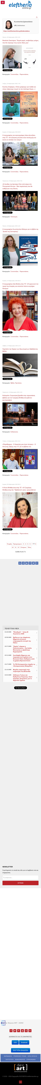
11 (15, 547)
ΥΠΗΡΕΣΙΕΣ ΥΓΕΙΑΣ (19, 1056)
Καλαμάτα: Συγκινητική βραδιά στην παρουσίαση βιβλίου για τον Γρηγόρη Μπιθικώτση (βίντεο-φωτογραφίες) (18, 398)
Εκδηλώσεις (14, 432)
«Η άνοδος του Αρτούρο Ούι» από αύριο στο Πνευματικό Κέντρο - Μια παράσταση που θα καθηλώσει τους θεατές (17, 186)
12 (18, 547)
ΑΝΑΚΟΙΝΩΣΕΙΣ (20, 1059)
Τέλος (29, 547)
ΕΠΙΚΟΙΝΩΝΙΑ (31, 1059)
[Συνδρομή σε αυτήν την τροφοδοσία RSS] (37, 17)
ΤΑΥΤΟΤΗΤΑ (9, 1059)
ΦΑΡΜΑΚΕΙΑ (8, 1056)
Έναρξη (9, 544)
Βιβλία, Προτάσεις (16, 383)
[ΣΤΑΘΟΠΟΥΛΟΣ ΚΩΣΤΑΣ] (20, 1068)
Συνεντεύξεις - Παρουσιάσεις (19, 74)
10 (12, 547)
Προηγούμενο (17, 544)
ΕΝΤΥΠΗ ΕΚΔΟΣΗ (20, 1050)
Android (24, 1042)
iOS (15, 1042)
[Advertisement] (20, 744)
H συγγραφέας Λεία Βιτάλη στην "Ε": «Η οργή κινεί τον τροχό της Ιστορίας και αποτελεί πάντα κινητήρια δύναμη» (20, 286)
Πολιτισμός (14, 216)
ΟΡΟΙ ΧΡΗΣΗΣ (32, 1056)
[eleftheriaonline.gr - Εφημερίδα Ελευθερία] (20, 5)
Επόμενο (23, 547)
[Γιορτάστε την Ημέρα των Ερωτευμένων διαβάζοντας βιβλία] (20, 365)
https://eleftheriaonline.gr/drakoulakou (16, 31)
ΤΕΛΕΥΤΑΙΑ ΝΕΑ (12, 629)
